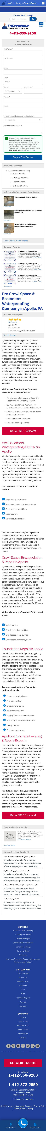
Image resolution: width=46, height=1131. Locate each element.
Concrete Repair (23, 951)
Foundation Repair (23, 938)
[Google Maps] (33, 1046)
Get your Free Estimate (23, 157)
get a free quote (23, 1063)
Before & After (23, 1025)
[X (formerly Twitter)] (13, 1046)
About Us (23, 977)
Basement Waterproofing (23, 930)
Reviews (23, 1037)
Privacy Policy (40, 1106)
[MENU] (41, 23)
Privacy (32, 150)
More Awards (8, 286)
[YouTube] (18, 1046)
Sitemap (29, 1109)
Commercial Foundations (23, 942)
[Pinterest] (28, 1046)
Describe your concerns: (13, 125)
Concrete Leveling (23, 947)
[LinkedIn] (23, 1046)
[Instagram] (37, 1046)
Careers (23, 1006)
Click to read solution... (24, 839)
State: (6, 87)
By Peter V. (12, 322)
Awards (23, 1002)
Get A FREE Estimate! (23, 430)
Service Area (23, 973)
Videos (23, 1017)
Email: (6, 106)
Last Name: (8, 58)
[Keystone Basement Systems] (15, 26)
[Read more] (37, 258)
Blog (23, 993)
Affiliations (23, 985)
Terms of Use (25, 150)
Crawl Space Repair (23, 934)
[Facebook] (8, 1046)
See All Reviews (10, 335)
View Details (7, 207)
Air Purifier (23, 955)
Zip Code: (28, 87)
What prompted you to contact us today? (19, 116)
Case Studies (23, 1021)
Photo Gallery (23, 1029)
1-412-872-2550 (23, 1085)
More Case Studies (9, 845)
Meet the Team (23, 981)
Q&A (23, 989)
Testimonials (23, 1033)
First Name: (8, 49)
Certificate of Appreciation (27, 252)
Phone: (7, 97)
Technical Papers (23, 998)
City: (6, 78)
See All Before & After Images (16, 240)
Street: (6, 68)
